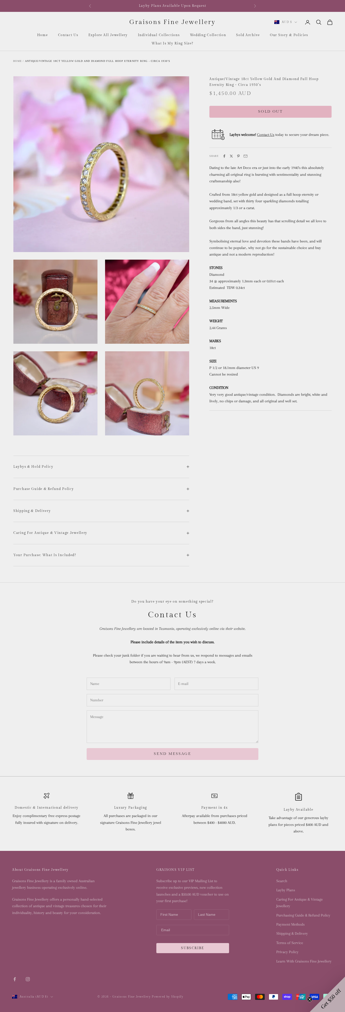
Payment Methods (290, 924)
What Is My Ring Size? (172, 43)
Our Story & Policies (289, 35)
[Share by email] (245, 156)
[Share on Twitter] (231, 156)
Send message (172, 754)
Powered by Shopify (167, 996)
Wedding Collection (208, 35)
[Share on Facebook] (224, 156)
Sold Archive (248, 35)
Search (281, 881)
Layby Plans (285, 890)
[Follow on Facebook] (14, 979)
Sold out (270, 111)
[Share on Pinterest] (238, 156)
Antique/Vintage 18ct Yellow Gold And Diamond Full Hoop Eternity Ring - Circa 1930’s (97, 61)
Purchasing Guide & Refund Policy (303, 915)
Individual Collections (159, 35)
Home (42, 35)
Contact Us (68, 35)
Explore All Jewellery (108, 35)
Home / (18, 61)
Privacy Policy (287, 952)
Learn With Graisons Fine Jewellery (304, 961)
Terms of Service (289, 943)
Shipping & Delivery (292, 933)
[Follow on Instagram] (27, 979)
